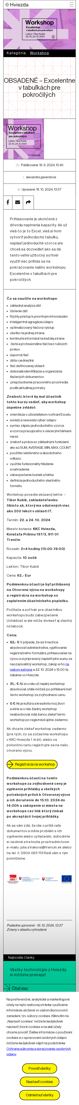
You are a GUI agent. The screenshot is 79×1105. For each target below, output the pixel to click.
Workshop (39, 53)
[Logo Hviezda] (37, 4)
